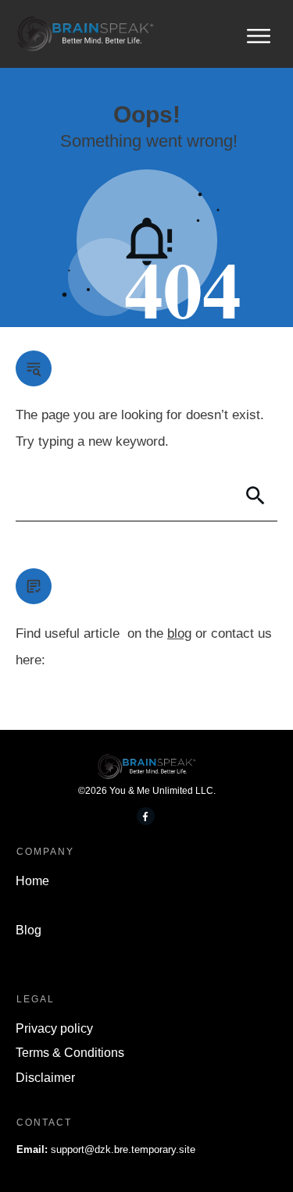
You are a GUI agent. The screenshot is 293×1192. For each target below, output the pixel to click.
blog (179, 633)
